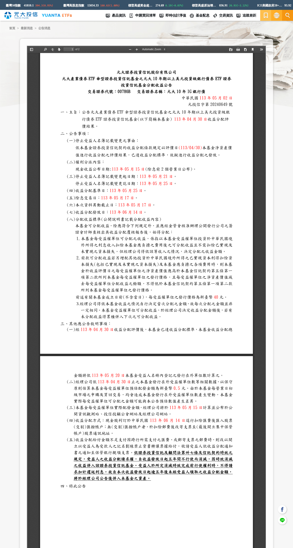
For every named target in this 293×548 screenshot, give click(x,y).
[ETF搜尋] (287, 15)
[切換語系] (276, 15)
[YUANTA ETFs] (57, 15)
